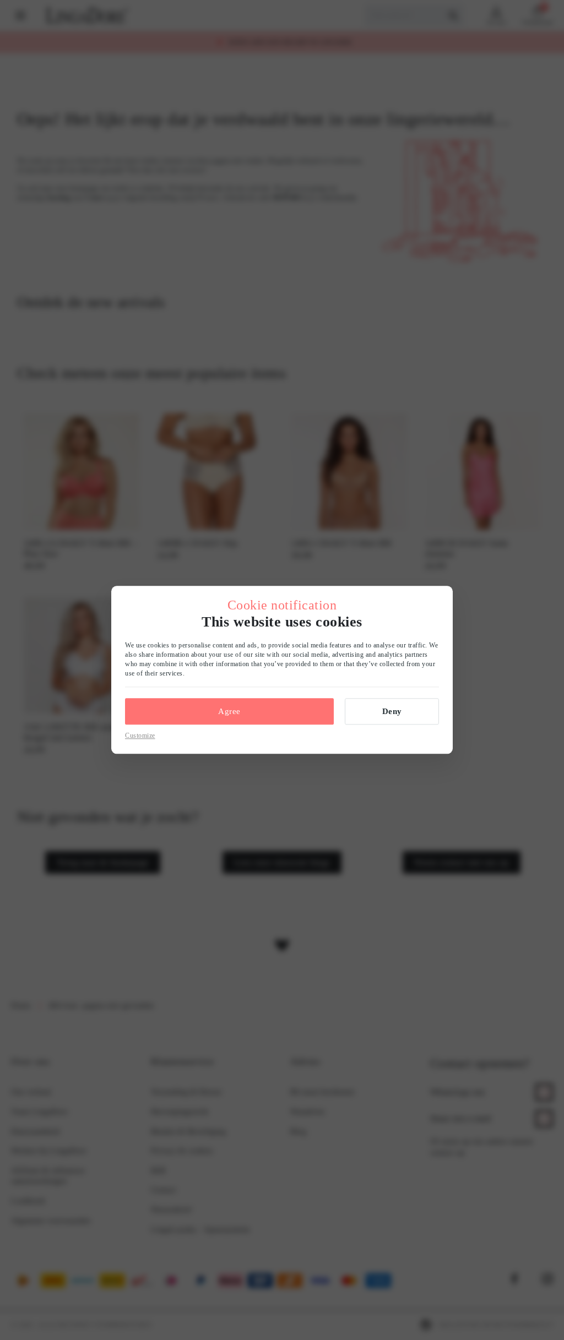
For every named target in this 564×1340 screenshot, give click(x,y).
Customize (140, 735)
